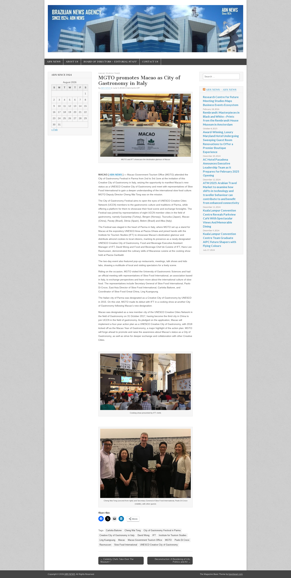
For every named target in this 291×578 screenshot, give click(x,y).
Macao (101, 73)
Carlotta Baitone (114, 530)
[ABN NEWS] (145, 27)
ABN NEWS (54, 61)
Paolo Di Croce (182, 540)
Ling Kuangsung (107, 540)
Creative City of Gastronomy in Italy (117, 535)
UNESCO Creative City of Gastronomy (159, 545)
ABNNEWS (106, 88)
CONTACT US (150, 61)
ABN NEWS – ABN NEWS (221, 89)
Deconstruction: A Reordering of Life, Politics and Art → (172, 560)
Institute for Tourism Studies (172, 535)
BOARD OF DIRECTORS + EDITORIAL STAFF (110, 61)
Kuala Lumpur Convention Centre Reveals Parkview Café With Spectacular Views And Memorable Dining (219, 218)
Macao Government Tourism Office (145, 540)
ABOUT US (72, 61)
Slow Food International (125, 545)
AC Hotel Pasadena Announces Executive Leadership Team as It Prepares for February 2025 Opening (221, 167)
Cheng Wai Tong (133, 530)
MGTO (168, 540)
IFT (154, 535)
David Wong (143, 535)
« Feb (54, 129)
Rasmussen (105, 545)
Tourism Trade (113, 73)
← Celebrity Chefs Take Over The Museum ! (117, 560)
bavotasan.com (236, 574)
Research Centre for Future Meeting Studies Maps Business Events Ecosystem (221, 101)
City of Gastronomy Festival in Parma (162, 530)
